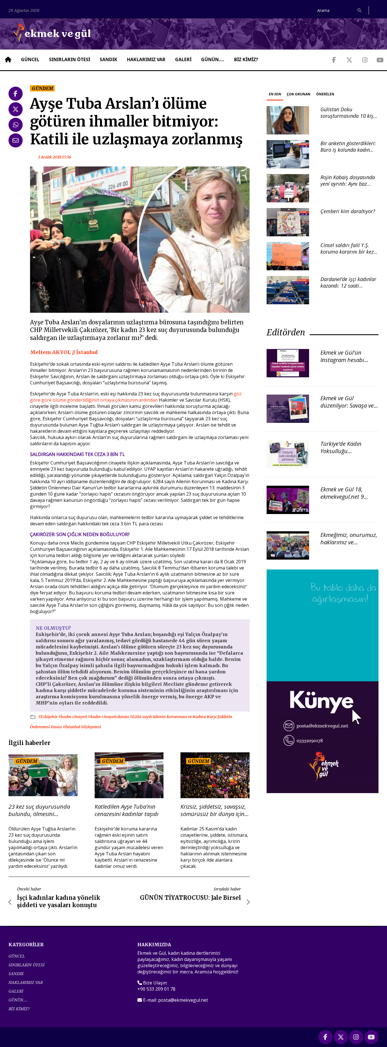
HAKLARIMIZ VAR (146, 59)
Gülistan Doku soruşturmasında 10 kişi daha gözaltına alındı (347, 116)
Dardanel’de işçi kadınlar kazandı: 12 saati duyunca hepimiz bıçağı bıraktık (348, 289)
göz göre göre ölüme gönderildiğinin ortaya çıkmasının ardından (136, 397)
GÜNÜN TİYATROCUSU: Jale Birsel (190, 897)
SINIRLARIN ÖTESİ (69, 59)
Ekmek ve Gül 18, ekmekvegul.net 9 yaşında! (342, 496)
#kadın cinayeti (73, 716)
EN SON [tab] (275, 94)
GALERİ (183, 59)
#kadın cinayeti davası (109, 716)
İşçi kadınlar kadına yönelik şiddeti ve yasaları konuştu (58, 901)
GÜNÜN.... (212, 59)
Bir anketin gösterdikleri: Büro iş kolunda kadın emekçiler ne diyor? (348, 150)
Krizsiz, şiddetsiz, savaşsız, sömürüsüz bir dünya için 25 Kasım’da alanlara (213, 810)
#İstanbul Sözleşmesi (82, 726)
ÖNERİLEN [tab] (325, 94)
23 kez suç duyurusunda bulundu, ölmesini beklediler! (39, 810)
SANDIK (108, 59)
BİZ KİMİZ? (246, 59)
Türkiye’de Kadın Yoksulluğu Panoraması (341, 451)
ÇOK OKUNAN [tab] (299, 94)
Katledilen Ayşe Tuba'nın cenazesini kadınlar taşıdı (126, 810)
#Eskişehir (48, 716)
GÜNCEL (30, 59)
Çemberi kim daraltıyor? (347, 211)
